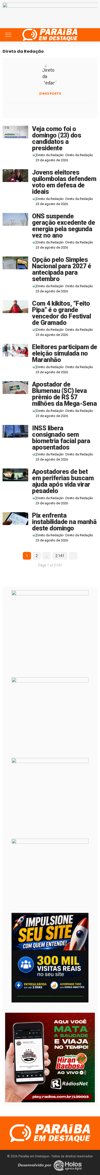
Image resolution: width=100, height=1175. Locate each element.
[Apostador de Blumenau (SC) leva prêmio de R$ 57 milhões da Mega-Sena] (15, 387)
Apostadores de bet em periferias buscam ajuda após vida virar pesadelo (63, 481)
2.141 (59, 556)
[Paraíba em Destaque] (50, 34)
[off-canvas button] (8, 35)
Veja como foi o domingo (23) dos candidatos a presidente (56, 138)
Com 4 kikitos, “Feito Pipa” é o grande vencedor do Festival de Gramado (61, 313)
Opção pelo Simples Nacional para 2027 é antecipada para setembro (61, 269)
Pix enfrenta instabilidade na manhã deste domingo (64, 522)
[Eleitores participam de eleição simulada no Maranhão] (15, 350)
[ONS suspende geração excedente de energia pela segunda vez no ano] (15, 219)
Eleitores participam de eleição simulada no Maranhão (64, 353)
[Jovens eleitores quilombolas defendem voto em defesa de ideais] (15, 175)
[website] (7, 110)
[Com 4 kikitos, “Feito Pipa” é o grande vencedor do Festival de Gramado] (15, 306)
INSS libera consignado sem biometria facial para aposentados (61, 437)
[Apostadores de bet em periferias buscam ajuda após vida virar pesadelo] (15, 474)
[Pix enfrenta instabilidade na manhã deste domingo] (15, 518)
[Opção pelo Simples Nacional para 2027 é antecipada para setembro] (15, 263)
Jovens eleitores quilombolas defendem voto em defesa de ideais (64, 182)
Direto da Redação (79, 155)
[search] (90, 34)
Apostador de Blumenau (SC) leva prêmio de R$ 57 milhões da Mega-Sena (64, 394)
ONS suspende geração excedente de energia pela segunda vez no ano (63, 225)
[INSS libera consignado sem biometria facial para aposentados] (15, 431)
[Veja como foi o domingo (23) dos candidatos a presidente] (15, 132)
